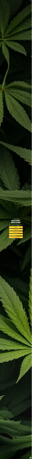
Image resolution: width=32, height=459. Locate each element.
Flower (16, 227)
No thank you (16, 239)
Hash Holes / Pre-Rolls (16, 237)
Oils (15, 234)
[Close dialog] (30, 1)
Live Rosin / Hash (15, 232)
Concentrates (16, 229)
